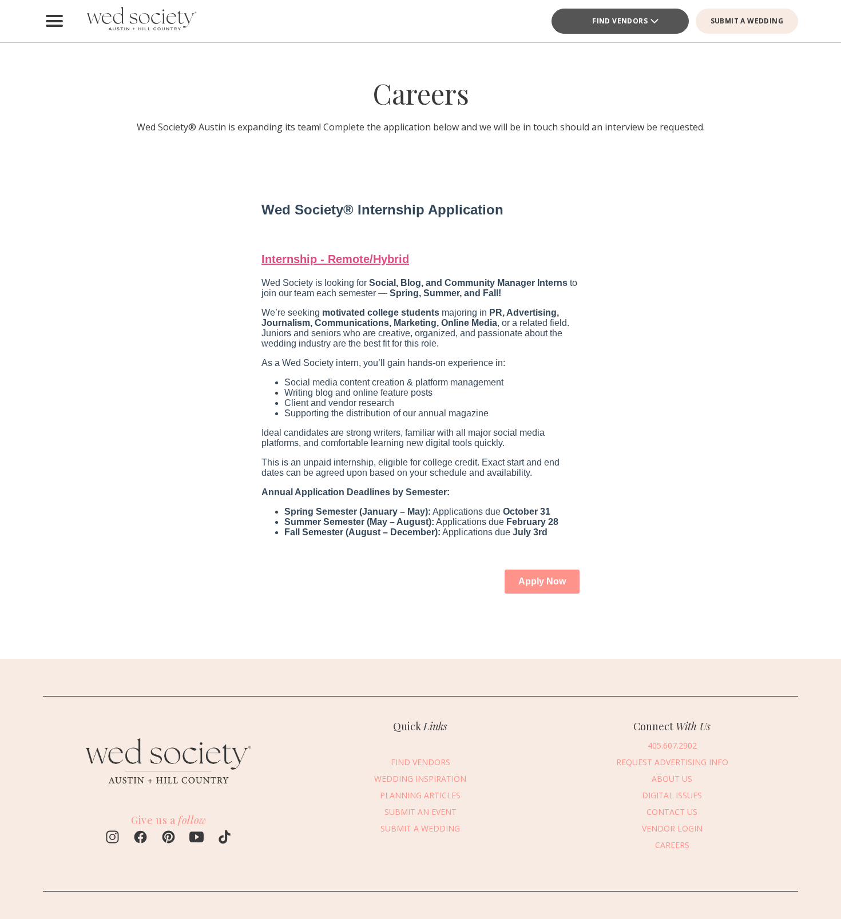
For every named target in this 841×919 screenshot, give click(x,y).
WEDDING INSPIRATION (420, 778)
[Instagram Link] (112, 838)
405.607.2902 (672, 745)
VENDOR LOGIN (672, 828)
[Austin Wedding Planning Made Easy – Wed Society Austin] (140, 21)
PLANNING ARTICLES (420, 795)
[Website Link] (169, 789)
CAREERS (672, 845)
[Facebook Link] (140, 838)
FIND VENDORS (420, 762)
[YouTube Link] (197, 838)
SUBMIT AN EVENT (420, 811)
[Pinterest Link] (168, 838)
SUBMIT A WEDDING (747, 21)
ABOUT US (672, 778)
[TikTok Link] (225, 838)
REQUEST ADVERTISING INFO (672, 762)
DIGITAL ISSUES (672, 795)
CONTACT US (671, 811)
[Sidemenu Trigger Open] (54, 21)
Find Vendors (620, 21)
